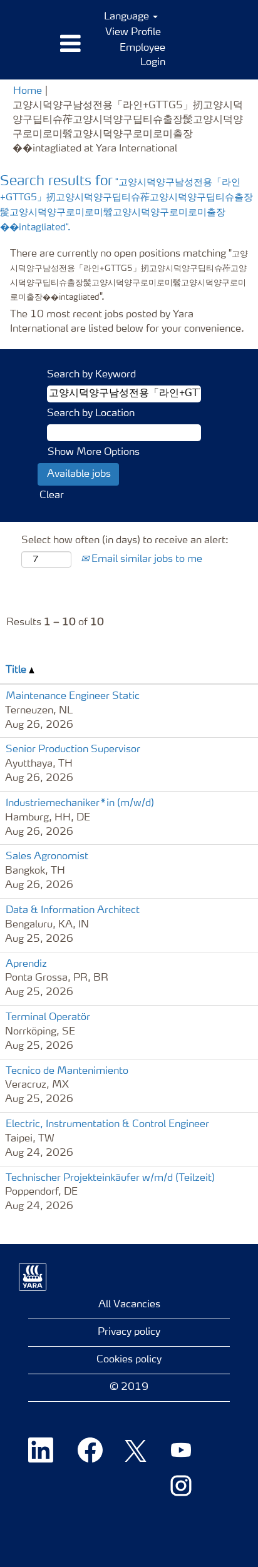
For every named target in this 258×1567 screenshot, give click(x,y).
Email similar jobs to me (145, 559)
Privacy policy (129, 1332)
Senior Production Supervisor (73, 750)
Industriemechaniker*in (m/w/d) (80, 804)
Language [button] (128, 17)
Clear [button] (51, 496)
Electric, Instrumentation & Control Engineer (107, 1125)
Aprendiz (26, 964)
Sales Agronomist (47, 857)
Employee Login (142, 55)
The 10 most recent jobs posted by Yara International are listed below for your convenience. (127, 322)
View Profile (133, 33)
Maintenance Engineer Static (73, 697)
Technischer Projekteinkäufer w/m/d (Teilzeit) (110, 1178)
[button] (43, 44)
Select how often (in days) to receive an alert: (125, 541)
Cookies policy (129, 1360)
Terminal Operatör (48, 1018)
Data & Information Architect (73, 911)
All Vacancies (129, 1305)
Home (27, 91)
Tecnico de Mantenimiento (67, 1071)
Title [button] (17, 670)
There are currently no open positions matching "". (129, 275)
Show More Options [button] (94, 452)
